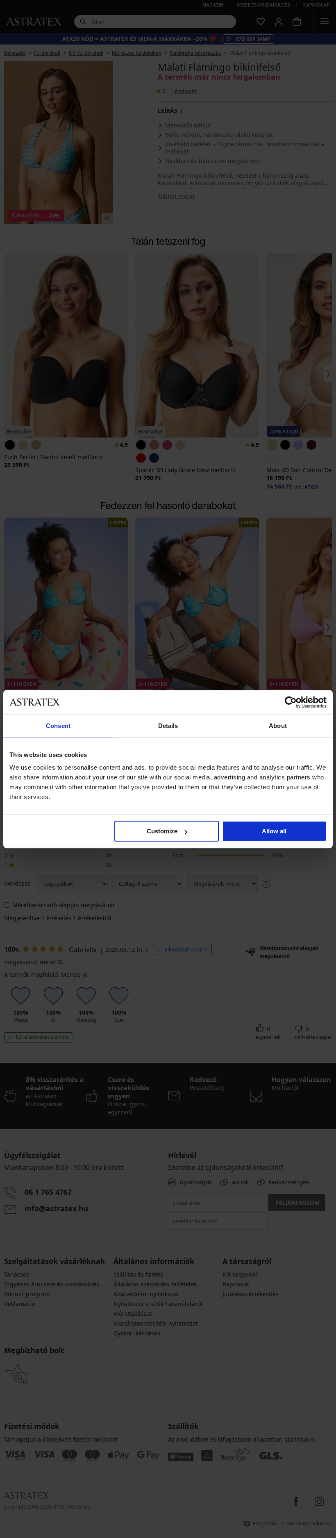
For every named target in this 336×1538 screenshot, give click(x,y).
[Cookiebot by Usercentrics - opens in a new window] (291, 702)
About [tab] (278, 725)
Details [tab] (168, 725)
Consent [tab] (58, 725)
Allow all (274, 831)
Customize (162, 831)
